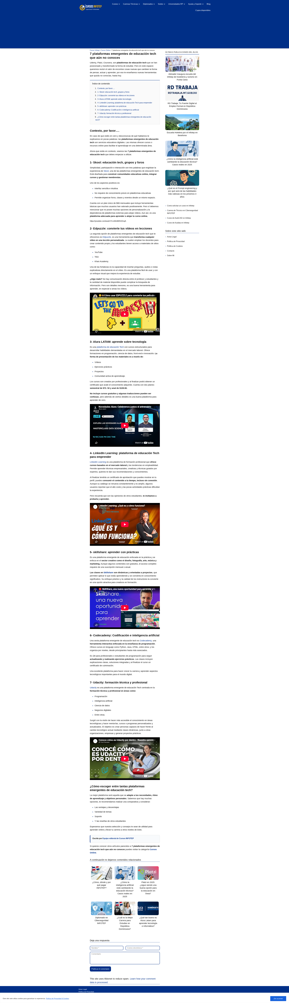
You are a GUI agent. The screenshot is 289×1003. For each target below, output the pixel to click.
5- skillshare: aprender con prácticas (111, 106)
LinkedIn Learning (98, 462)
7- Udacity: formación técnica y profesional (114, 113)
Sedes (160, 4)
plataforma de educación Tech (110, 347)
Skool (106, 171)
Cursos (115, 4)
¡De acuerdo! (278, 998)
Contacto (170, 251)
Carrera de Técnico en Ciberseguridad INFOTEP (182, 211)
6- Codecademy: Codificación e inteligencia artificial (118, 110)
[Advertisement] (144, 30)
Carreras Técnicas (130, 4)
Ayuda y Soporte (195, 4)
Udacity (93, 687)
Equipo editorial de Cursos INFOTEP (118, 838)
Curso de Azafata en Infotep (178, 223)
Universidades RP (175, 4)
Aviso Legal (172, 237)
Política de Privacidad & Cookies (57, 998)
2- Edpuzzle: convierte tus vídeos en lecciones (115, 95)
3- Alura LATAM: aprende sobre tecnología (114, 99)
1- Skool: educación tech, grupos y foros (113, 92)
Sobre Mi (170, 255)
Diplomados (148, 4)
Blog (208, 4)
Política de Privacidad (176, 241)
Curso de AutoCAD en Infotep (179, 218)
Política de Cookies (175, 246)
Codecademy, (145, 640)
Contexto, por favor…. (106, 88)
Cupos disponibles (202, 10)
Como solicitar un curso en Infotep (180, 206)
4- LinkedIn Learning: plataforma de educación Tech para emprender (124, 103)
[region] (144, 998)
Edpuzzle (107, 237)
